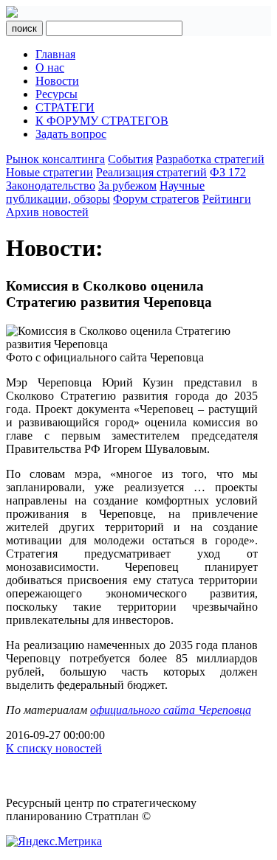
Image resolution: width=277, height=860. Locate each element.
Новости (57, 80)
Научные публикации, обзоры (105, 192)
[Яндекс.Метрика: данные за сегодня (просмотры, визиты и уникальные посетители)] (54, 841)
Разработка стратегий (210, 159)
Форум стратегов (156, 199)
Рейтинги (226, 199)
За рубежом (127, 185)
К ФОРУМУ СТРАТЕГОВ (101, 120)
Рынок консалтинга (55, 159)
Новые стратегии (49, 172)
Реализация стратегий (151, 172)
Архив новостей (47, 212)
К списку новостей (54, 748)
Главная (55, 54)
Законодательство (50, 185)
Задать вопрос (70, 134)
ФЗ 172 (228, 172)
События (130, 159)
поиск (24, 28)
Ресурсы (56, 94)
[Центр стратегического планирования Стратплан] (12, 13)
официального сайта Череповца (170, 710)
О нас (49, 67)
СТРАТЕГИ (65, 107)
